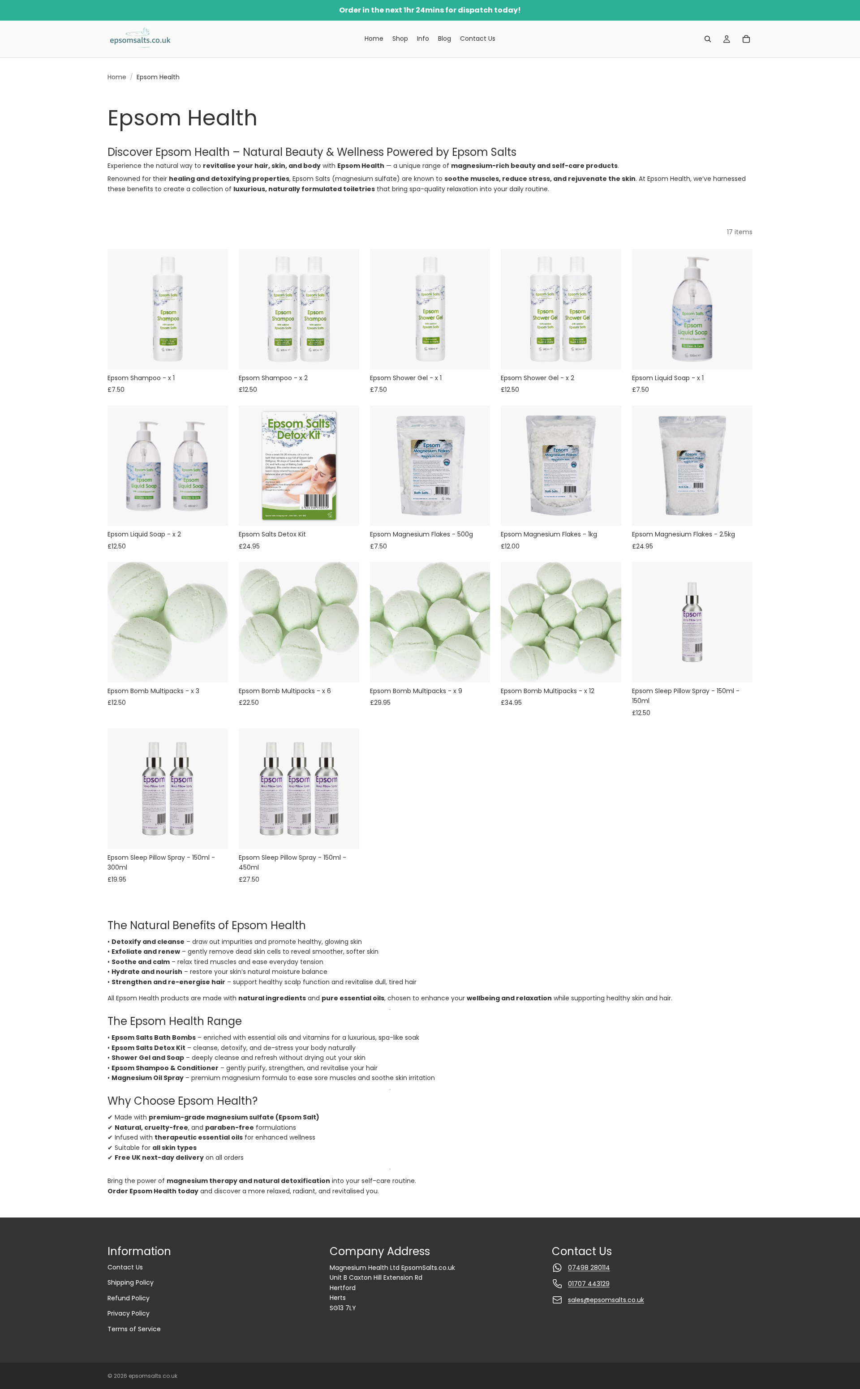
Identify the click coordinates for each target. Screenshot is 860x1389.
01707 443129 (589, 1283)
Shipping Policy (131, 1282)
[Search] (708, 39)
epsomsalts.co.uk (153, 1376)
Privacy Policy (129, 1313)
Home (117, 77)
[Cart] (746, 39)
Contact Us (125, 1267)
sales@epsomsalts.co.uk (606, 1299)
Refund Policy (129, 1298)
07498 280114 (589, 1267)
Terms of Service (134, 1329)
